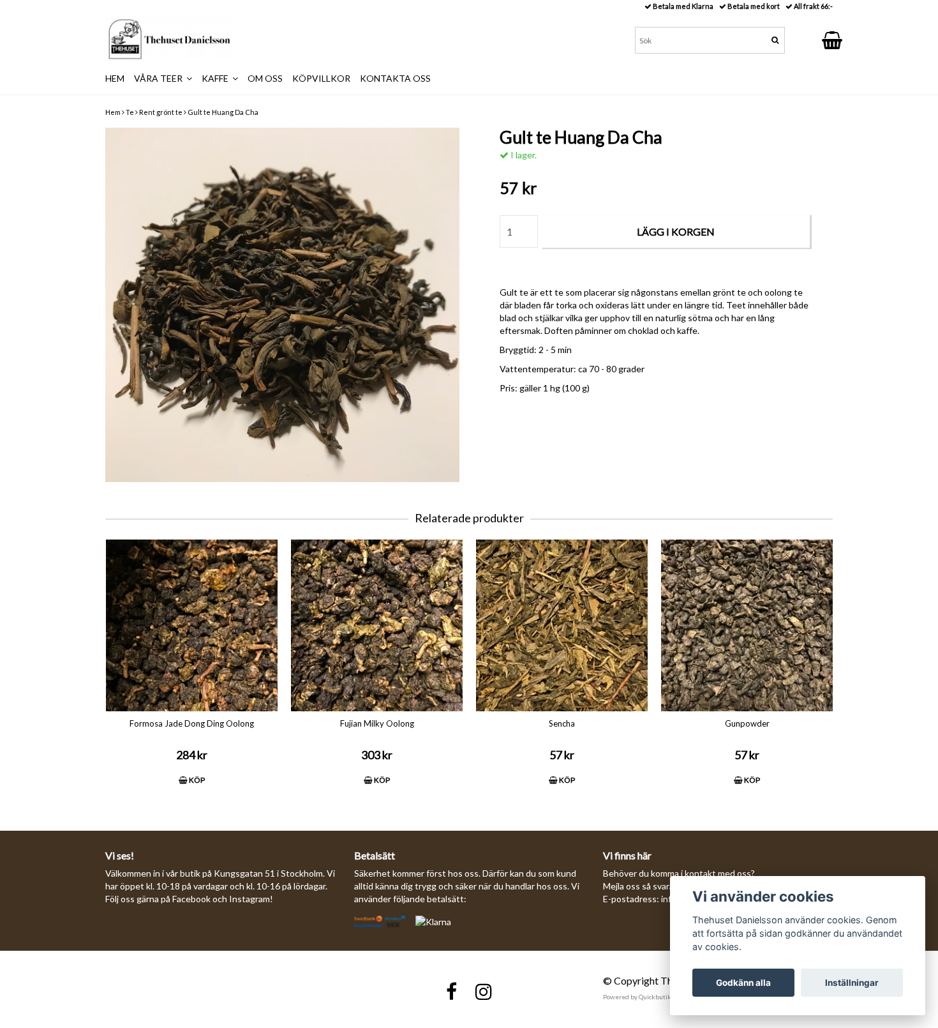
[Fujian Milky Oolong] (377, 625)
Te (130, 112)
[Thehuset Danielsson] (169, 39)
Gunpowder (747, 723)
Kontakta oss (395, 78)
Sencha (562, 723)
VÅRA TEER (160, 78)
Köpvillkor (321, 78)
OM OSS (265, 78)
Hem (113, 112)
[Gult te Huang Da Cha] (282, 305)
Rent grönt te (160, 112)
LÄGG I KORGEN (676, 231)
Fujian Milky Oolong (377, 723)
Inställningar (852, 983)
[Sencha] (562, 625)
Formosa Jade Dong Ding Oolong (192, 723)
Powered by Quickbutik (637, 997)
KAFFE (217, 78)
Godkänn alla (743, 983)
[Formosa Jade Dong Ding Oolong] (192, 625)
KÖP (196, 780)
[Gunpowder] (747, 625)
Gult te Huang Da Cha (223, 112)
